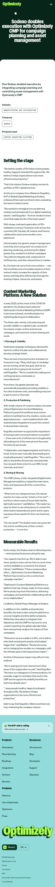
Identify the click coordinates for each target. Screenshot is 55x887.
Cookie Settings (7, 882)
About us (6, 795)
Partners (6, 774)
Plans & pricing (9, 754)
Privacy (4, 865)
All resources (36, 747)
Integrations (7, 768)
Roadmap (6, 761)
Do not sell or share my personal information (16, 878)
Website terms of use (9, 861)
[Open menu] (51, 4)
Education (34, 774)
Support (33, 768)
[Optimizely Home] (11, 4)
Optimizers (7, 809)
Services (6, 781)
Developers (35, 761)
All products (7, 747)
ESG (3, 874)
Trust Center (6, 870)
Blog (32, 754)
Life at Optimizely (10, 802)
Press (4, 816)
